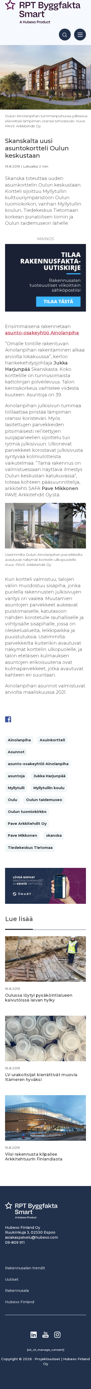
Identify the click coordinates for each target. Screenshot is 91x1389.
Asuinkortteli (52, 740)
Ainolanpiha (19, 740)
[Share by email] (57, 719)
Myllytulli (16, 788)
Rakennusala (17, 1290)
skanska (54, 835)
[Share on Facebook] (8, 719)
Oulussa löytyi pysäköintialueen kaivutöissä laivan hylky (38, 998)
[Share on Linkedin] (47, 719)
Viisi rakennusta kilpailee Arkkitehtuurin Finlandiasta (34, 1156)
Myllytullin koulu (48, 788)
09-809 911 (15, 1242)
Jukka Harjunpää (49, 776)
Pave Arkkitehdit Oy (27, 823)
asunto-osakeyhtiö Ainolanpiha (42, 333)
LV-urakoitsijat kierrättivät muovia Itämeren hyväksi (41, 1077)
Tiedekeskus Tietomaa (30, 847)
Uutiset (11, 1279)
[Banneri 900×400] (45, 902)
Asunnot (16, 752)
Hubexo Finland (19, 1302)
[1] (45, 310)
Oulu (12, 800)
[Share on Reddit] (28, 719)
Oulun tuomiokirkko (27, 811)
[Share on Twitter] (18, 719)
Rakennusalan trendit (25, 1268)
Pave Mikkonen (22, 835)
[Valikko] (80, 34)
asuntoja (16, 776)
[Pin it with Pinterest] (38, 719)
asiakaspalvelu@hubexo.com (31, 1237)
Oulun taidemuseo (44, 800)
